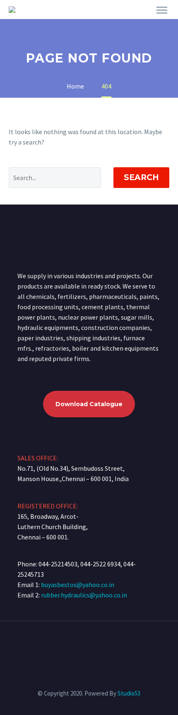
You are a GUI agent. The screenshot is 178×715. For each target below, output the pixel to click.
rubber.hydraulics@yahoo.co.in (84, 595)
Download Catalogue (89, 404)
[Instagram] (94, 643)
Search (141, 177)
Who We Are (97, 21)
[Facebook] (83, 643)
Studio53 (129, 693)
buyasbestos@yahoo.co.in (77, 584)
